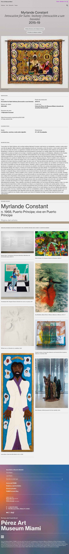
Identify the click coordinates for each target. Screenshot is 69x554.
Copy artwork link (12, 118)
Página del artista (9, 220)
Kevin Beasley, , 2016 (47, 410)
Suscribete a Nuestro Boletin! (14, 470)
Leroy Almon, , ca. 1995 (12, 454)
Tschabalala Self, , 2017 (17, 301)
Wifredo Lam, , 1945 (11, 348)
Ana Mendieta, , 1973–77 (50, 314)
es (67, 1)
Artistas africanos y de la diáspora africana (34, 28)
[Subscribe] (62, 479)
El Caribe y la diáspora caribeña (34, 32)
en (65, 1)
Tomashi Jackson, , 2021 (51, 353)
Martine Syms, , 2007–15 (15, 256)
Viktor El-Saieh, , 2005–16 (48, 258)
